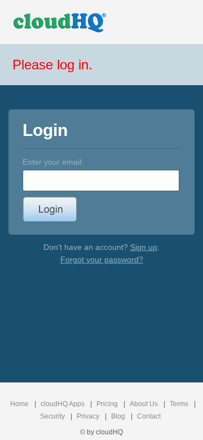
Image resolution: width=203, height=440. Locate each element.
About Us (144, 404)
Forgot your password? (101, 259)
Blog (118, 416)
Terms (179, 404)
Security (52, 416)
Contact (149, 416)
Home (19, 404)
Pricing (107, 404)
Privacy (88, 416)
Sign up (143, 247)
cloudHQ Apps (63, 404)
